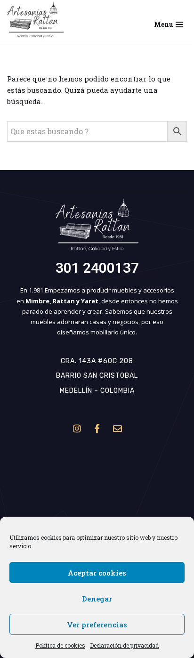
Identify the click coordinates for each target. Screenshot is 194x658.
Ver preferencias (97, 624)
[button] (35, 20)
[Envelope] (117, 428)
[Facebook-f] (97, 428)
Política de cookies (60, 645)
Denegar (97, 598)
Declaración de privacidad (124, 645)
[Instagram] (77, 428)
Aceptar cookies (97, 572)
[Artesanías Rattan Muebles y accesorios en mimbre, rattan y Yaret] (35, 20)
